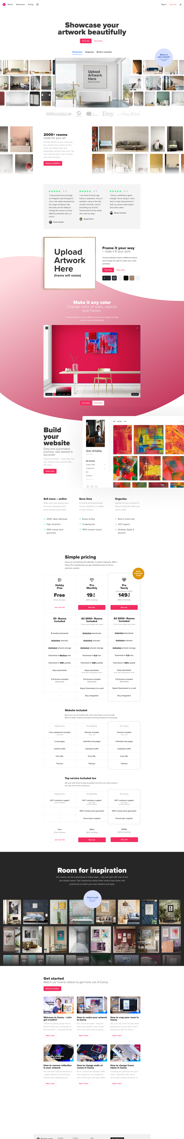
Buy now (91, 607)
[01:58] (125, 1061)
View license (59, 682)
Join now (173, 4)
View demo (98, 41)
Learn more (50, 471)
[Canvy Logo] (3, 4)
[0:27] (59, 1061)
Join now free (60, 607)
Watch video (50, 1036)
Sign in (164, 4)
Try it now (85, 41)
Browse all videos (52, 989)
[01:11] (92, 1061)
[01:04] (92, 1013)
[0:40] (125, 1013)
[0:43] (59, 1013)
